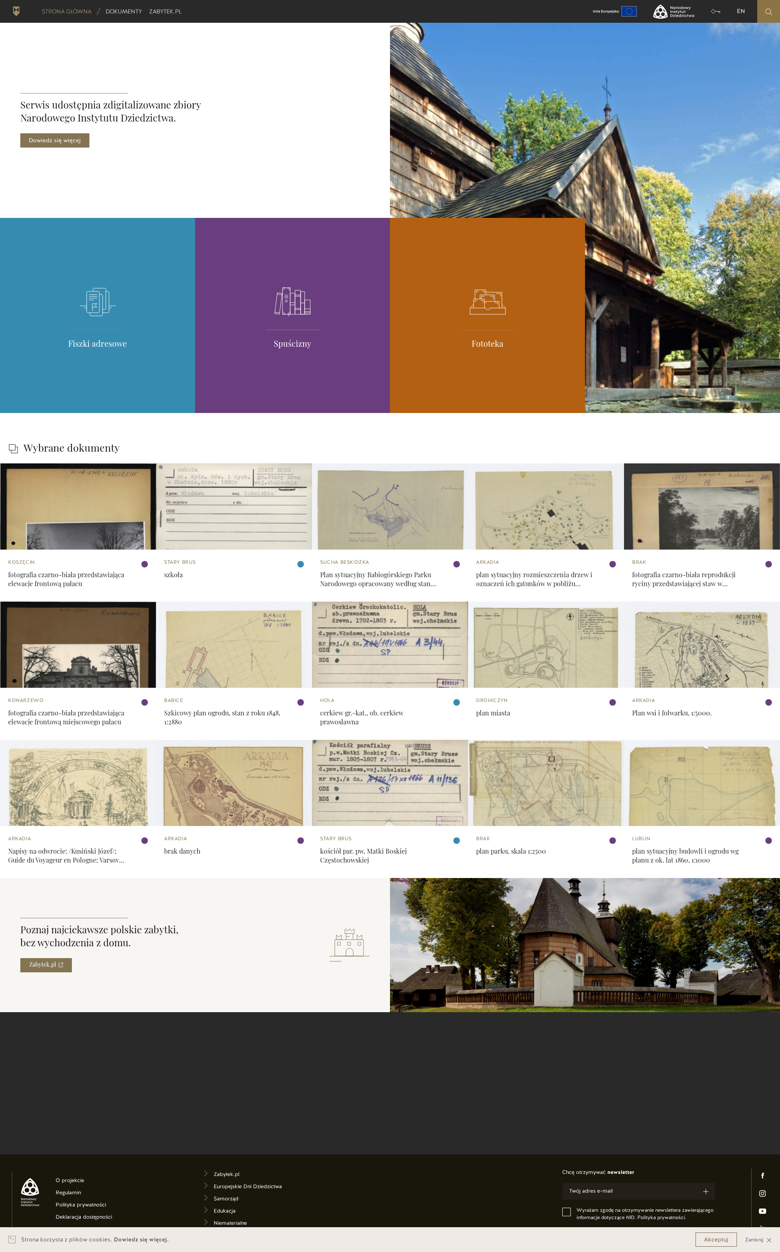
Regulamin (81, 1194)
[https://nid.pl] (27, 1192)
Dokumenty (125, 11)
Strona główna (66, 11)
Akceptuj (716, 1239)
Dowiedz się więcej (55, 140)
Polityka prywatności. (661, 1217)
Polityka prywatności (88, 1206)
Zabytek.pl (166, 11)
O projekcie (82, 1181)
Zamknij (755, 1240)
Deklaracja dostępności (88, 1218)
